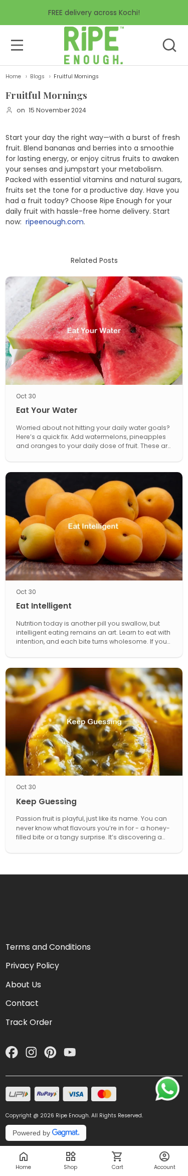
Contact (22, 1003)
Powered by (31, 1133)
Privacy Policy (32, 965)
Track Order (29, 1022)
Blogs (37, 76)
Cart (117, 1167)
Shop (70, 1167)
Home (13, 76)
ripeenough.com (55, 222)
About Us (23, 984)
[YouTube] (70, 1052)
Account (164, 1167)
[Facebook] (12, 1052)
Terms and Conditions (48, 947)
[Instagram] (31, 1052)
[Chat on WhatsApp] (167, 1089)
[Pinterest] (50, 1052)
